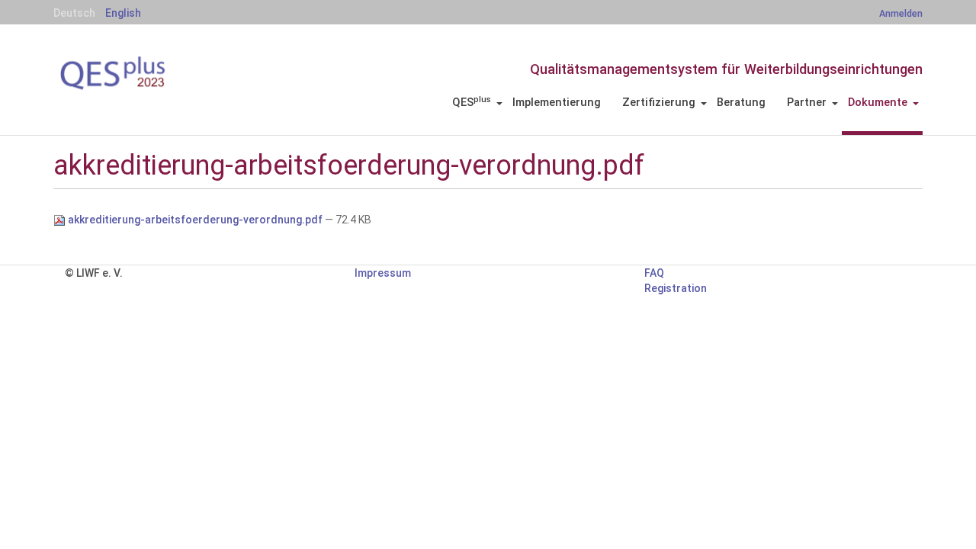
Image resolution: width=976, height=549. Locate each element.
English (123, 13)
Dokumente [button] (877, 102)
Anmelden (901, 13)
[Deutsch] (137, 73)
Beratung (741, 102)
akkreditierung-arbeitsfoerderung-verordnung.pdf (195, 220)
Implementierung (556, 102)
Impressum (383, 273)
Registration (675, 288)
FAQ (654, 273)
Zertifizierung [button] (658, 102)
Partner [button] (807, 102)
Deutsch (74, 13)
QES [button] (471, 102)
